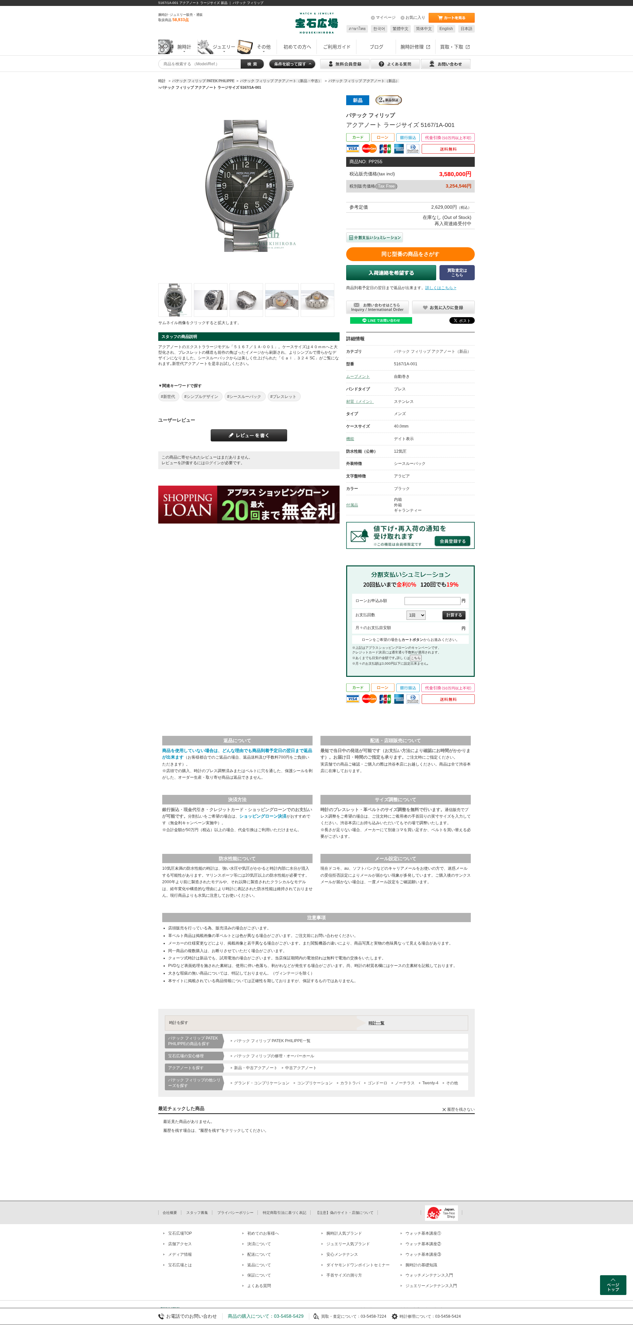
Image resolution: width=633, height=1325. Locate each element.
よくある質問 (259, 1285)
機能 (350, 439)
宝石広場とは (180, 1265)
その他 (452, 1083)
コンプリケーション (315, 1083)
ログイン (213, 463)
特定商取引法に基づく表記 (284, 1213)
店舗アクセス (180, 1244)
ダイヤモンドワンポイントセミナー (358, 1265)
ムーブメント (358, 376)
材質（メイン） (360, 401)
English (446, 28)
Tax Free (386, 186)
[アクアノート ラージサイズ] (175, 300)
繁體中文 (400, 28)
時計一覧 (376, 1023)
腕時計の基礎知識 (421, 1265)
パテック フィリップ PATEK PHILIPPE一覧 (272, 1041)
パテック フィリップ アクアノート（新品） (432, 351)
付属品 (352, 505)
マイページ (386, 17)
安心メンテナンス (342, 1254)
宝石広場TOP (180, 1233)
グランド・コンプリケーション (261, 1083)
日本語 (466, 28)
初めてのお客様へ (263, 1233)
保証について (259, 1275)
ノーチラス (405, 1083)
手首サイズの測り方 (344, 1275)
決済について (259, 1244)
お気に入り (415, 17)
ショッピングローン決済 (262, 816)
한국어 (379, 28)
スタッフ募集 (197, 1213)
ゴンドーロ (377, 1083)
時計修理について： (417, 1316)
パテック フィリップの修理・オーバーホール (274, 1056)
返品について (259, 1265)
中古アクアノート (301, 1068)
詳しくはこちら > (440, 288)
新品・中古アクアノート (256, 1068)
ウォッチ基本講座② (423, 1244)
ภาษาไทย (357, 28)
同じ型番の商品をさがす (410, 254)
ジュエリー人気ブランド (348, 1244)
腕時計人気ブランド (344, 1233)
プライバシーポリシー (235, 1213)
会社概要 (170, 1213)
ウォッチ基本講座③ (423, 1254)
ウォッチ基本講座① (423, 1233)
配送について (259, 1254)
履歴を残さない (461, 1109)
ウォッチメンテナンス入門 (429, 1275)
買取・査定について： (341, 1316)
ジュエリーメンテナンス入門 (431, 1285)
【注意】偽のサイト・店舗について (345, 1213)
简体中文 (424, 28)
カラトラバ (350, 1083)
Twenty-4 (430, 1083)
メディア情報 (180, 1254)
